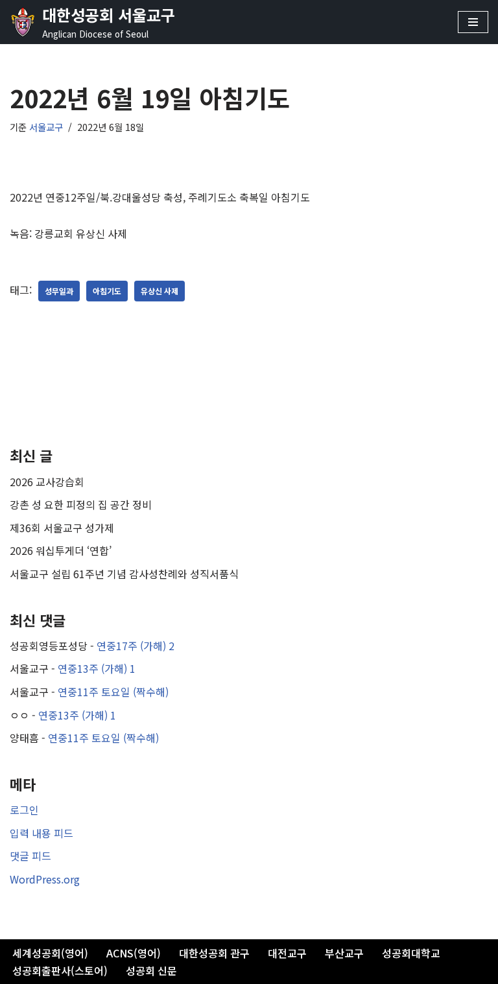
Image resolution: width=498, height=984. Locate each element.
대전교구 (287, 953)
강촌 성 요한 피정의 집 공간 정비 (81, 504)
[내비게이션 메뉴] (473, 22)
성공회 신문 (151, 970)
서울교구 (46, 127)
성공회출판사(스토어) (60, 970)
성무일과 (59, 290)
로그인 (24, 809)
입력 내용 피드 (41, 833)
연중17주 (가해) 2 (135, 645)
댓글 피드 (30, 855)
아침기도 (107, 290)
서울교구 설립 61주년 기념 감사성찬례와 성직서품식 (124, 573)
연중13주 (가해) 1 (97, 668)
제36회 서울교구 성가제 (62, 527)
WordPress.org (45, 879)
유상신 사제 (159, 290)
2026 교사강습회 (47, 481)
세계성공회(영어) (50, 953)
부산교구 (344, 953)
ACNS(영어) (133, 953)
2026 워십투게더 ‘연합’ (61, 550)
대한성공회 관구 (214, 953)
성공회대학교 (411, 953)
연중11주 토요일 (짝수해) (113, 691)
